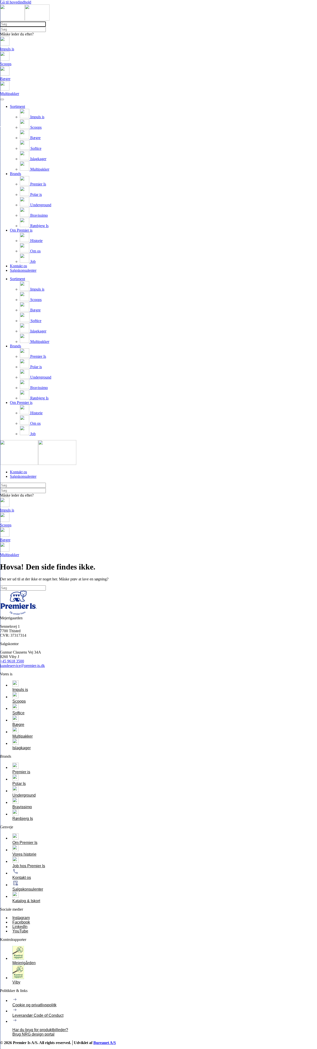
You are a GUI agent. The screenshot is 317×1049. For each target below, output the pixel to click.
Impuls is (36, 117)
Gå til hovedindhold (15, 2)
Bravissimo (38, 215)
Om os (35, 251)
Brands (15, 174)
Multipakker (39, 169)
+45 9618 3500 (12, 661)
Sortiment (17, 106)
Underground (40, 205)
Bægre (35, 138)
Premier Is (37, 184)
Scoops (35, 127)
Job (32, 261)
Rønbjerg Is (39, 226)
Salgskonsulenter (23, 270)
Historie (36, 241)
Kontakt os (18, 266)
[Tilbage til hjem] (25, 19)
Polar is (35, 194)
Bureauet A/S (104, 1043)
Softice (35, 148)
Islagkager (37, 159)
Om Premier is (21, 230)
